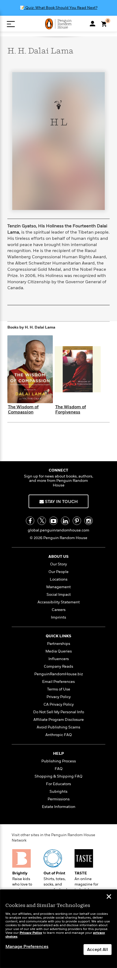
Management (58, 587)
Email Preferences (58, 681)
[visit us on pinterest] (77, 521)
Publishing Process (58, 761)
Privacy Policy (59, 696)
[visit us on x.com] (42, 521)
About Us (58, 556)
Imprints (58, 617)
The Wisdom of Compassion (23, 409)
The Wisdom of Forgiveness (70, 409)
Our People (58, 571)
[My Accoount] (92, 23)
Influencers (58, 658)
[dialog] (58, 929)
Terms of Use (58, 689)
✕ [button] (109, 897)
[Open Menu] (11, 24)
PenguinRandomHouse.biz (58, 674)
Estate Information (58, 806)
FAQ (59, 768)
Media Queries (58, 651)
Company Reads (58, 666)
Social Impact (59, 594)
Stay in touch (61, 502)
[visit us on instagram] (88, 521)
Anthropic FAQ (58, 734)
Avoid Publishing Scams (58, 727)
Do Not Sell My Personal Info (58, 712)
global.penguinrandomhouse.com (58, 530)
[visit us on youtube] (53, 521)
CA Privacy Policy (59, 704)
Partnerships (58, 643)
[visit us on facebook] (30, 521)
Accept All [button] (97, 950)
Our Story (58, 564)
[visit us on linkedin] (65, 521)
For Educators (58, 783)
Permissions (59, 799)
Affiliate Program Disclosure (58, 719)
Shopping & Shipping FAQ (58, 776)
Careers (59, 609)
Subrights (58, 791)
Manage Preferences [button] (26, 946)
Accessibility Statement (59, 602)
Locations (58, 579)
